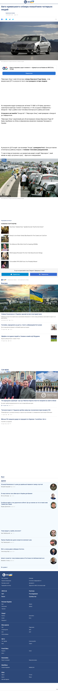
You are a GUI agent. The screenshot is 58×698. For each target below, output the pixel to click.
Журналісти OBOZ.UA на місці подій (37, 585)
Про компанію (5, 578)
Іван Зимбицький (5, 533)
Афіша (3, 674)
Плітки (30, 674)
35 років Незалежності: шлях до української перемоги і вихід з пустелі (22, 484)
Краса (3, 677)
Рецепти (3, 650)
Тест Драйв (4, 641)
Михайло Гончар (5, 560)
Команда (31, 578)
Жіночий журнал (5, 679)
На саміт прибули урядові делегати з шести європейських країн (17, 403)
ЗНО (2, 632)
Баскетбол (31, 615)
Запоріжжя (4, 606)
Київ (2, 604)
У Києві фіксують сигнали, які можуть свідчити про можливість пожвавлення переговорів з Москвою (26, 412)
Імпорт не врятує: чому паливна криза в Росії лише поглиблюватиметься (22, 558)
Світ (3, 594)
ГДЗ (2, 627)
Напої (30, 650)
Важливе (4, 283)
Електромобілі (32, 641)
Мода (30, 677)
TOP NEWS (5, 370)
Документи (31, 583)
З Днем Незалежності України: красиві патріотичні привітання (21, 314)
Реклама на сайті (5, 583)
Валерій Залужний (5, 486)
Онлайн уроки (5, 629)
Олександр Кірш (5, 551)
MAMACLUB (31, 667)
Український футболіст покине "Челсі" (10, 338)
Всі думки (4, 567)
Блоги (3, 596)
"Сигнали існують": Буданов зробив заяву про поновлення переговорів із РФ (25, 410)
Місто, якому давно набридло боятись (12, 549)
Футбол (3, 615)
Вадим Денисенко (6, 506)
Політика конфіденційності (35, 580)
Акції (3, 643)
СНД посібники (5, 634)
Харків (30, 604)
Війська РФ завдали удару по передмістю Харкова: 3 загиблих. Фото (23, 419)
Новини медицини (6, 667)
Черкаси (3, 608)
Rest (2, 477)
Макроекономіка (33, 660)
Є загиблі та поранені (6, 421)
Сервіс (30, 643)
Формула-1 (4, 620)
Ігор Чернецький (5, 542)
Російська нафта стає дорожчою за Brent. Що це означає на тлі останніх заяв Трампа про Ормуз (24, 503)
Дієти (3, 653)
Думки (3, 481)
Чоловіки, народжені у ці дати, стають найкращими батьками (21, 325)
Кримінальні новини (10, 13)
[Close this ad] (57, 689)
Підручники (31, 627)
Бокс (30, 618)
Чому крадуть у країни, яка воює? (11, 531)
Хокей (3, 618)
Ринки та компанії (6, 660)
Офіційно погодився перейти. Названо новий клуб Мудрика (20, 336)
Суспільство (32, 596)
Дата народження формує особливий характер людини (15, 327)
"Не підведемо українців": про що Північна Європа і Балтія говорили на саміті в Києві (28, 400)
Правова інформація (6, 580)
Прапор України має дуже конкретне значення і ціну (16, 540)
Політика (31, 591)
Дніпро (30, 606)
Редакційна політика (6, 220)
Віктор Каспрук (5, 495)
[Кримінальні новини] (3, 280)
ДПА (30, 629)
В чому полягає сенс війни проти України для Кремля (16, 493)
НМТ (30, 632)
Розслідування (33, 594)
